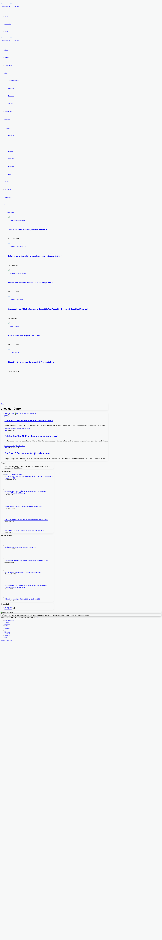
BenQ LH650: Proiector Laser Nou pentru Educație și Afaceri (24, 530)
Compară (7, 119)
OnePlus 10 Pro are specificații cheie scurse (27, 453)
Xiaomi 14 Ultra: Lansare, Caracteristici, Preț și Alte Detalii (31, 362)
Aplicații (10, 103)
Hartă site (7, 624)
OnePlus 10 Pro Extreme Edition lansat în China (28, 420)
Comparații (8, 111)
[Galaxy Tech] (10, 6)
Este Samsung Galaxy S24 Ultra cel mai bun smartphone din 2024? (35, 256)
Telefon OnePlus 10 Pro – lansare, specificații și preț (31, 436)
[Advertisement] (57, 390)
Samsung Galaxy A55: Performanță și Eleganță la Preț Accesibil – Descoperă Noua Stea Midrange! (48, 309)
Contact (6, 625)
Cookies (6, 622)
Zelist (36, 617)
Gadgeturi (11, 88)
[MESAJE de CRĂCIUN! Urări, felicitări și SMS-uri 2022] (11, 597)
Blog (6, 73)
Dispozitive (8, 65)
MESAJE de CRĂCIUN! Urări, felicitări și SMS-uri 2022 (22, 599)
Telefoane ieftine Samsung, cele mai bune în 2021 (28, 230)
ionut (6, 415)
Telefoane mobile (13, 80)
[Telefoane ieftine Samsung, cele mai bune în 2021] (16, 220)
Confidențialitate (9, 620)
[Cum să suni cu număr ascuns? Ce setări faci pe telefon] (17, 273)
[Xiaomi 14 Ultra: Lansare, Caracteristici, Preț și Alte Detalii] (13, 352)
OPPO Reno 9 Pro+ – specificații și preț (24, 335)
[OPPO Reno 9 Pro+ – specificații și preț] (14, 326)
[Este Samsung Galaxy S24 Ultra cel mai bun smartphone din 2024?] (17, 246)
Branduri (7, 57)
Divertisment (8, 609)
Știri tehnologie (9, 607)
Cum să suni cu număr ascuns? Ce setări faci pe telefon (31, 283)
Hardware (11, 96)
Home (6, 50)
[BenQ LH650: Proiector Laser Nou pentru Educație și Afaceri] (11, 529)
